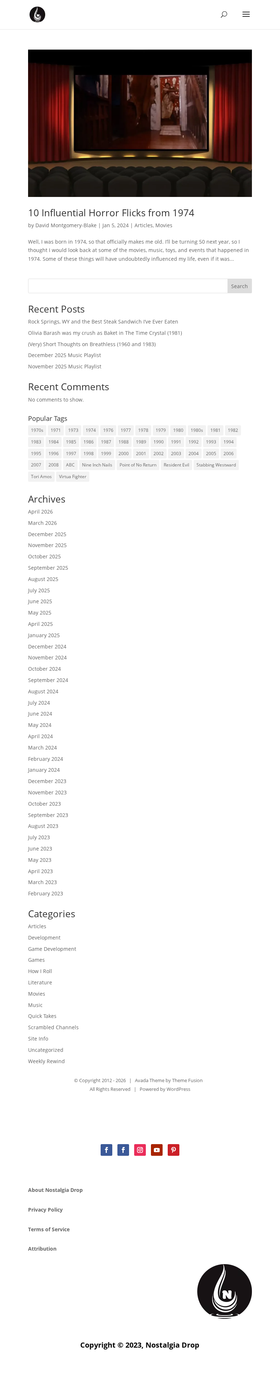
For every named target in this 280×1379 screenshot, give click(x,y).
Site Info (38, 1038)
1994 (228, 442)
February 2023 (45, 893)
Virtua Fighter (72, 476)
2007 (36, 465)
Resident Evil (176, 465)
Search (239, 286)
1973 (73, 430)
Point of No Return (138, 465)
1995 (36, 453)
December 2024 (47, 646)
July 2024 (39, 702)
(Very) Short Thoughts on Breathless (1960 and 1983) (92, 344)
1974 (91, 430)
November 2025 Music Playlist (64, 366)
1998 (88, 453)
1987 (106, 442)
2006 (228, 453)
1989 (141, 442)
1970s (37, 430)
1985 (71, 442)
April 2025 (40, 623)
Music (35, 1005)
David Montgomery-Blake (66, 225)
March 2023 (42, 882)
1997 (71, 453)
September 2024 (48, 680)
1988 (123, 442)
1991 (176, 442)
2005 (211, 453)
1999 (106, 453)
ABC (70, 465)
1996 (53, 453)
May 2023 (39, 859)
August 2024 (43, 691)
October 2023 (44, 803)
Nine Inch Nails (97, 465)
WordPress (178, 1089)
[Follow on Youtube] (157, 1150)
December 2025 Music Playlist (64, 355)
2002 (158, 453)
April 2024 (40, 736)
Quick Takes (42, 1015)
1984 (53, 442)
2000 (123, 453)
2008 (53, 465)
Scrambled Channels (53, 1027)
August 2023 (43, 825)
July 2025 (39, 590)
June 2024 (40, 713)
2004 (193, 453)
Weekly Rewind (46, 1061)
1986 (88, 442)
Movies (163, 225)
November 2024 (47, 657)
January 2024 (44, 769)
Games (36, 959)
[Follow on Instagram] (140, 1150)
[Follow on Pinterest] (173, 1150)
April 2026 (40, 511)
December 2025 (47, 534)
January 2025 (44, 635)
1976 (108, 430)
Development (44, 937)
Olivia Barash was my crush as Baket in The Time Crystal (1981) (105, 332)
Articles (144, 225)
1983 (36, 442)
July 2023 (39, 837)
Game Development (52, 948)
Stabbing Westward (216, 465)
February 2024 (45, 758)
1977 (126, 430)
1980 (178, 430)
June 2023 (40, 848)
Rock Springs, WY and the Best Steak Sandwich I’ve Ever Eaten (103, 321)
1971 (56, 430)
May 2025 (39, 612)
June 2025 (40, 601)
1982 (233, 430)
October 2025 (44, 556)
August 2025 (43, 579)
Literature (40, 982)
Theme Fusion (187, 1080)
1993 (211, 442)
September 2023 (48, 814)
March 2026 (42, 522)
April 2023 (40, 871)
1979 (161, 430)
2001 (141, 453)
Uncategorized (45, 1049)
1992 (193, 442)
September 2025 (48, 567)
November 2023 (47, 792)
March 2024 (42, 747)
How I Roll (40, 971)
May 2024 (39, 724)
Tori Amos (41, 476)
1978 (143, 430)
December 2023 (47, 781)
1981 (215, 430)
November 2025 (47, 545)
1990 (158, 442)
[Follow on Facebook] (106, 1150)
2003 (176, 453)
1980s (197, 430)
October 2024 (44, 668)
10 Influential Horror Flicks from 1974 (111, 212)
